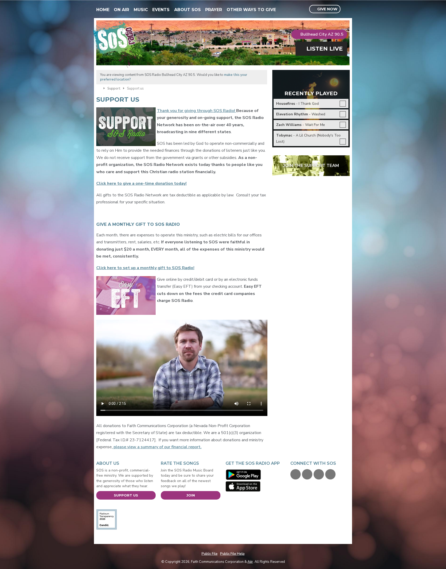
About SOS (187, 9)
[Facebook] (295, 474)
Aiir (250, 561)
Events (161, 9)
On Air (121, 9)
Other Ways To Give (251, 9)
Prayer (213, 9)
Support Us (126, 495)
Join (190, 495)
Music (141, 9)
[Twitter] (307, 474)
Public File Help (232, 553)
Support (114, 88)
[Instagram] (330, 474)
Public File (210, 553)
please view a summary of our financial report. (157, 447)
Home (102, 9)
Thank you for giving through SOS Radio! (196, 111)
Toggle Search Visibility (346, 9)
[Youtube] (319, 474)
